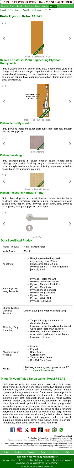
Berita (55, 452)
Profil (12, 6)
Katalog (45, 6)
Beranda (4, 6)
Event (43, 452)
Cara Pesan (28, 6)
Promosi (31, 452)
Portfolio (18, 452)
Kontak (19, 6)
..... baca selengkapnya (41, 370)
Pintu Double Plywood (32, 10)
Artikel (6, 452)
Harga (37, 6)
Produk (53, 6)
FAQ (67, 452)
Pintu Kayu (14, 10)
